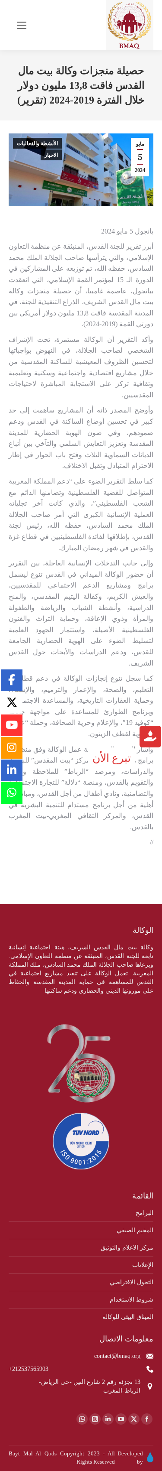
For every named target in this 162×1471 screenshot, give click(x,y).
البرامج (144, 1213)
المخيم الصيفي (135, 1230)
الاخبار (51, 155)
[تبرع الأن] (150, 737)
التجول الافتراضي (131, 1282)
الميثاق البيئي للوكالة (127, 1317)
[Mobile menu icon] (21, 25)
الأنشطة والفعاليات (37, 143)
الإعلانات (142, 1265)
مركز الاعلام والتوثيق (127, 1247)
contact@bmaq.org (117, 1356)
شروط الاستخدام (131, 1299)
